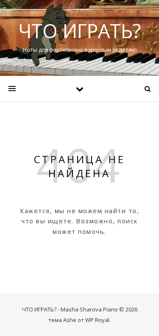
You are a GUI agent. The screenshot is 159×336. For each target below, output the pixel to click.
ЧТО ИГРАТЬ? (79, 30)
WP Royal (97, 320)
